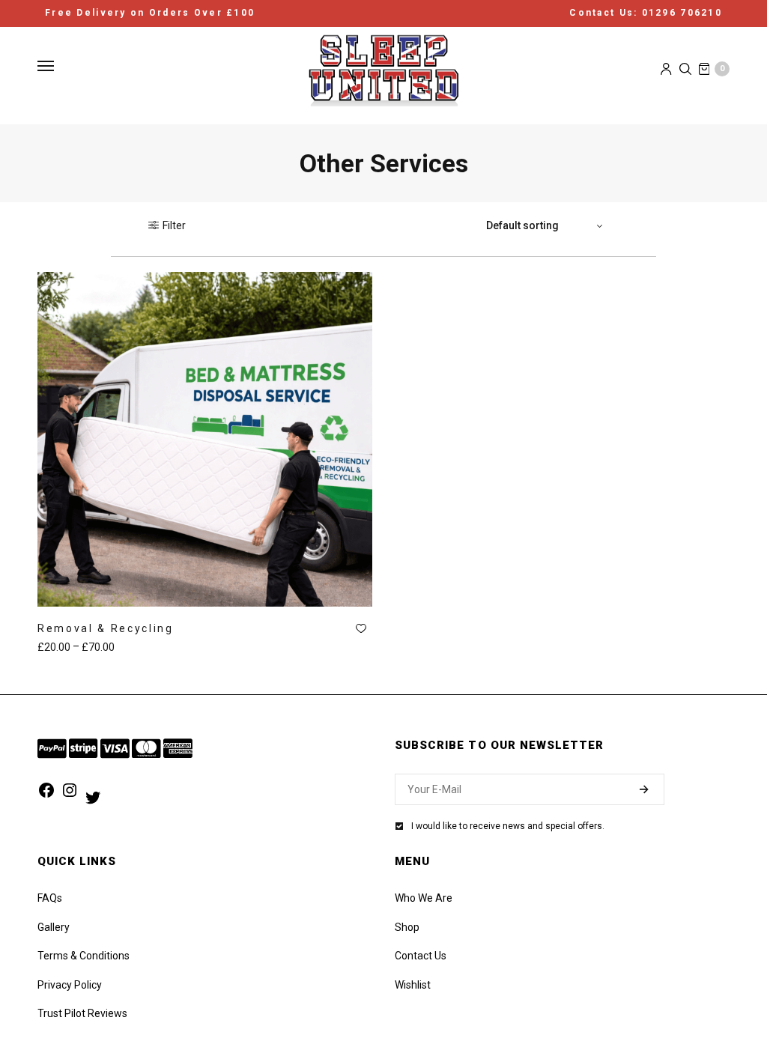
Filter (174, 225)
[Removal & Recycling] (204, 439)
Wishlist (413, 985)
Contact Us (420, 956)
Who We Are (423, 898)
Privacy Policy (69, 985)
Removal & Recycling (105, 628)
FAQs (49, 898)
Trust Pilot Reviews (82, 1013)
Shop (407, 927)
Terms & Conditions (83, 956)
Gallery (53, 927)
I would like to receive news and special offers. (507, 826)
